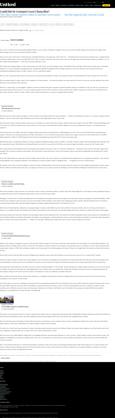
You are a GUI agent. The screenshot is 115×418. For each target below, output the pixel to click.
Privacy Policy (3, 390)
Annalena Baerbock (12, 24)
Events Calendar (4, 384)
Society (2, 378)
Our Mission (3, 387)
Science (2, 373)
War (1, 376)
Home (52, 5)
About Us (2, 397)
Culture (2, 372)
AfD (3, 24)
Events (87, 5)
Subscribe (106, 5)
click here (6, 407)
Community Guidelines (5, 391)
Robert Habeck (68, 24)
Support (2, 396)
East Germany (25, 24)
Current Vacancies (4, 393)
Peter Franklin (7, 110)
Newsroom (64, 5)
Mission (58, 5)
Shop (91, 5)
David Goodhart (17, 40)
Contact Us (2, 394)
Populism (58, 24)
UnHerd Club (97, 5)
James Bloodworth (8, 308)
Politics (2, 370)
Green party (43, 24)
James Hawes (6, 238)
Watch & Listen (79, 5)
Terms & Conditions (5, 388)
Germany (34, 24)
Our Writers (71, 5)
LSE (51, 24)
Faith (1, 375)
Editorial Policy (3, 399)
